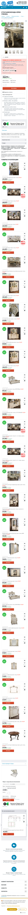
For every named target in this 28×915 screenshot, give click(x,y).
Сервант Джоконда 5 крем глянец (9, 365)
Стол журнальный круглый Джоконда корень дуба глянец (13, 744)
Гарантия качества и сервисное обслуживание (14, 860)
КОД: (4, 57)
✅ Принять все (12, 909)
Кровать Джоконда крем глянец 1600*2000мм (11, 389)
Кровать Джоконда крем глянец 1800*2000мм (11, 604)
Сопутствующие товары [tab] (8, 763)
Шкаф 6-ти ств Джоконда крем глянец (9, 651)
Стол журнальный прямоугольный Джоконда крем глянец (13, 271)
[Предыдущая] (2, 21)
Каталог (8, 16)
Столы (22, 16)
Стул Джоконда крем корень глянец (9, 318)
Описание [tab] (4, 130)
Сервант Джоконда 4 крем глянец (9, 295)
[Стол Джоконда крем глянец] (14, 35)
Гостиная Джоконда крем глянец (8, 224)
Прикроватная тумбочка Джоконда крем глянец (11, 627)
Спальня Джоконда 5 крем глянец (9, 200)
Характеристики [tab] (6, 139)
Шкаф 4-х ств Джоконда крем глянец (9, 557)
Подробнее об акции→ (7, 72)
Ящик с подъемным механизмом (11, 781)
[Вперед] (26, 21)
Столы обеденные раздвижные (7, 17)
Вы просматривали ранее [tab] (8, 811)
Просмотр (25, 163)
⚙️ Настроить (22, 909)
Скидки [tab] (3, 143)
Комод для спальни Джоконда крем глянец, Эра (11, 721)
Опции (8, 726)
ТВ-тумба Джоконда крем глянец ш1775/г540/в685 (12, 412)
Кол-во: (4, 792)
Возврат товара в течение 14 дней (14, 872)
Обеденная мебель (15, 16)
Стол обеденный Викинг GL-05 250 (10, 830)
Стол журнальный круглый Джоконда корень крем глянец (13, 484)
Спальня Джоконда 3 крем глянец (9, 247)
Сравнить (6, 126)
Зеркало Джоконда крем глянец (8, 698)
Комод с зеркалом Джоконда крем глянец (10, 342)
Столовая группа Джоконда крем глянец (10, 177)
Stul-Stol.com (3, 896)
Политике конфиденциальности (13, 905)
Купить (15, 88)
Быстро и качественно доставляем (14, 849)
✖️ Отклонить (23, 912)
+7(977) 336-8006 (22, 3)
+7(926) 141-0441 (22, 1)
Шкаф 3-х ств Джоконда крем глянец (9, 674)
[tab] (14, 825)
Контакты (19, 4)
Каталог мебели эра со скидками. (9, 63)
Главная (3, 16)
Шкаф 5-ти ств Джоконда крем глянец (9, 581)
